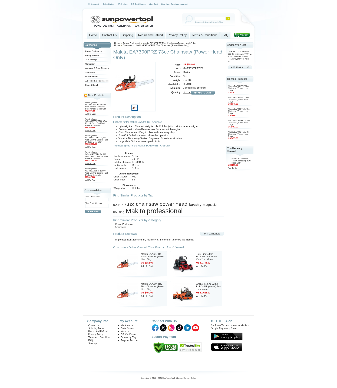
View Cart (153, 4)
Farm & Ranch (91, 85)
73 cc (129, 204)
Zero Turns (90, 72)
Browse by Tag (128, 337)
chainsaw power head (161, 204)
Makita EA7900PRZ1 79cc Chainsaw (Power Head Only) (239, 111)
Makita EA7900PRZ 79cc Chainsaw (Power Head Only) (238, 99)
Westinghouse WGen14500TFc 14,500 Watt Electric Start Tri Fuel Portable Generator (96, 155)
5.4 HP (118, 204)
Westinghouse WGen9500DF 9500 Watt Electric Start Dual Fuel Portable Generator (96, 122)
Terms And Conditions (99, 337)
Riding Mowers (92, 55)
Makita (135, 211)
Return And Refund (97, 331)
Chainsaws (128, 45)
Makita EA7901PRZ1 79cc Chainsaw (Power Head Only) (239, 134)
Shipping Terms (96, 328)
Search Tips (217, 22)
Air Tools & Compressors (96, 81)
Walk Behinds (91, 77)
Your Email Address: (93, 203)
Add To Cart (90, 114)
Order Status (108, 4)
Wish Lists (122, 4)
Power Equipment (93, 51)
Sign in (164, 4)
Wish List (125, 331)
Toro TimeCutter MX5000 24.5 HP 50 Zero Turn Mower (206, 257)
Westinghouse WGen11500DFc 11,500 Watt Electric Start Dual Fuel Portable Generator (95, 105)
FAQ (90, 340)
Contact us (93, 325)
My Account (93, 4)
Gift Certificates (138, 4)
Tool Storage (91, 60)
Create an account (179, 4)
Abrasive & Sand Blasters (97, 68)
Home (117, 43)
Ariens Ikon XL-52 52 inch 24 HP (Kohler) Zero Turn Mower (208, 286)
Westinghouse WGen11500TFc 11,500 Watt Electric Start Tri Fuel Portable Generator (96, 172)
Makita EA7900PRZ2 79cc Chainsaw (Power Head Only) (152, 286)
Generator (90, 64)
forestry (195, 204)
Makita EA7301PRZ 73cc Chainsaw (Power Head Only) (152, 257)
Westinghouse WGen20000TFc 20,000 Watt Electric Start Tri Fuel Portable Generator (96, 138)
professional (165, 211)
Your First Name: (92, 197)
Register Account (129, 340)
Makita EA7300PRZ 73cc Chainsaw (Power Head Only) (241, 161)
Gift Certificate (128, 334)
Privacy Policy (95, 334)
